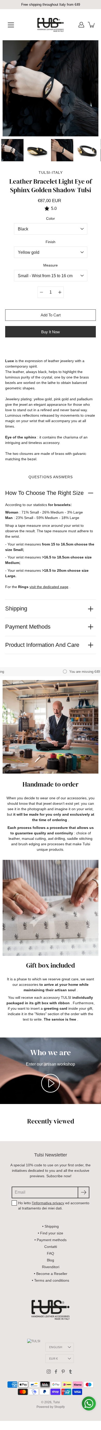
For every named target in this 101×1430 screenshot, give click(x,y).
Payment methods (28, 626)
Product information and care (42, 645)
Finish (50, 242)
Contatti (50, 1247)
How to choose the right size (44, 493)
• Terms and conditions (50, 1280)
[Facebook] (56, 1371)
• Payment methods (50, 1240)
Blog (50, 1260)
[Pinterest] (63, 1371)
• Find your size (50, 1233)
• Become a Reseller (50, 1274)
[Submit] (83, 1192)
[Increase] (60, 292)
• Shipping (50, 1226)
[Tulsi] (50, 25)
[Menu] (11, 24)
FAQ (50, 1253)
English (55, 1347)
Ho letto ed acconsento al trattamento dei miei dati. (53, 1205)
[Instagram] (48, 1371)
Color (50, 218)
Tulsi (56, 1402)
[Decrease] (41, 292)
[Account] (81, 25)
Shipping (16, 608)
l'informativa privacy (48, 1203)
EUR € (53, 1358)
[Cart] (92, 25)
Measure (50, 265)
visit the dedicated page (49, 587)
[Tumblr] (70, 1371)
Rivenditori (50, 1267)
